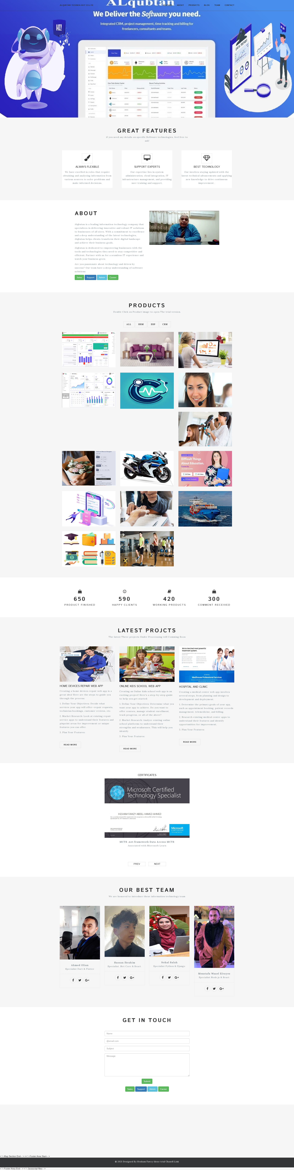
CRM (165, 324)
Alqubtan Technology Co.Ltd (76, 5)
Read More (70, 744)
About (180, 5)
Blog (207, 5)
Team (217, 5)
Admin (102, 277)
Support (90, 277)
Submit (147, 1081)
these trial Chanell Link (166, 1161)
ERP (153, 324)
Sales (79, 277)
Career (113, 277)
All (128, 324)
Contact (229, 5)
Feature (167, 5)
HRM (141, 324)
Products (193, 5)
